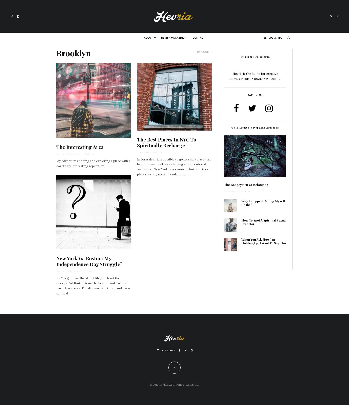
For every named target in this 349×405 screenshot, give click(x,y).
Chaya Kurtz (143, 152)
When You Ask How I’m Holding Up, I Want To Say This (263, 241)
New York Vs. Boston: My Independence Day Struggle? (89, 261)
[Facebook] (12, 16)
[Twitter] (185, 350)
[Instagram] (18, 16)
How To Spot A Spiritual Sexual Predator (263, 222)
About (148, 37)
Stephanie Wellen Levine (68, 153)
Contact (198, 37)
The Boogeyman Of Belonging (246, 185)
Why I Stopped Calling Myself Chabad (263, 203)
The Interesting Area (80, 147)
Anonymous (230, 191)
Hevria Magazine (172, 37)
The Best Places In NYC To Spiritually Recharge (166, 142)
